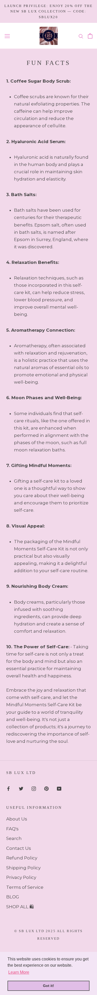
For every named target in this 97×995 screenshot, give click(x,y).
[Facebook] (8, 788)
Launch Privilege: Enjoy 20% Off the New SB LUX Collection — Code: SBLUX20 (48, 11)
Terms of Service (24, 887)
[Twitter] (21, 788)
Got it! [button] (48, 986)
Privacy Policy (21, 877)
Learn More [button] (18, 972)
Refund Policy (21, 857)
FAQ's (12, 828)
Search (14, 838)
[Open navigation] (7, 36)
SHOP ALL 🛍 (20, 906)
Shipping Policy (23, 867)
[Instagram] (34, 788)
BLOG (12, 896)
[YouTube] (59, 788)
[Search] (81, 36)
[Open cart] (90, 35)
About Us (16, 819)
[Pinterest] (46, 788)
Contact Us (18, 848)
